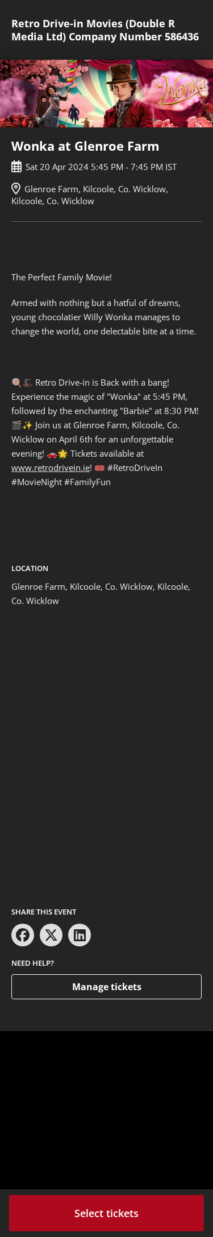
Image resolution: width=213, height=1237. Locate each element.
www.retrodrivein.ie (50, 467)
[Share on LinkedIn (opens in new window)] (79, 935)
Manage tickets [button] (106, 987)
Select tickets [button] (106, 1213)
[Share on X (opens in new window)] (51, 935)
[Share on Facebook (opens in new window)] (22, 935)
